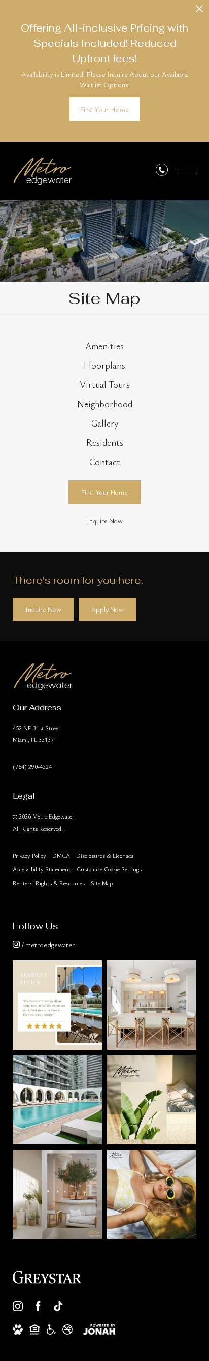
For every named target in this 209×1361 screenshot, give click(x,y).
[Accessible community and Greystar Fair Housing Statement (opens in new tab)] (51, 1329)
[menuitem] (105, 346)
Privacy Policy (29, 855)
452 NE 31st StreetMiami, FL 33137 (36, 733)
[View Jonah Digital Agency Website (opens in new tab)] (99, 1329)
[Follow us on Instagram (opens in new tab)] (18, 1306)
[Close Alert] (199, 11)
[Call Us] (162, 171)
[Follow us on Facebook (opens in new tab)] (38, 1306)
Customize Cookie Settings (109, 869)
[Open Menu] (187, 171)
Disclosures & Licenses (104, 855)
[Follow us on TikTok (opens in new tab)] (58, 1306)
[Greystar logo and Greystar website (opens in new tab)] (47, 1277)
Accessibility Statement (42, 869)
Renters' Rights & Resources (49, 883)
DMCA (61, 855)
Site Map (102, 883)
